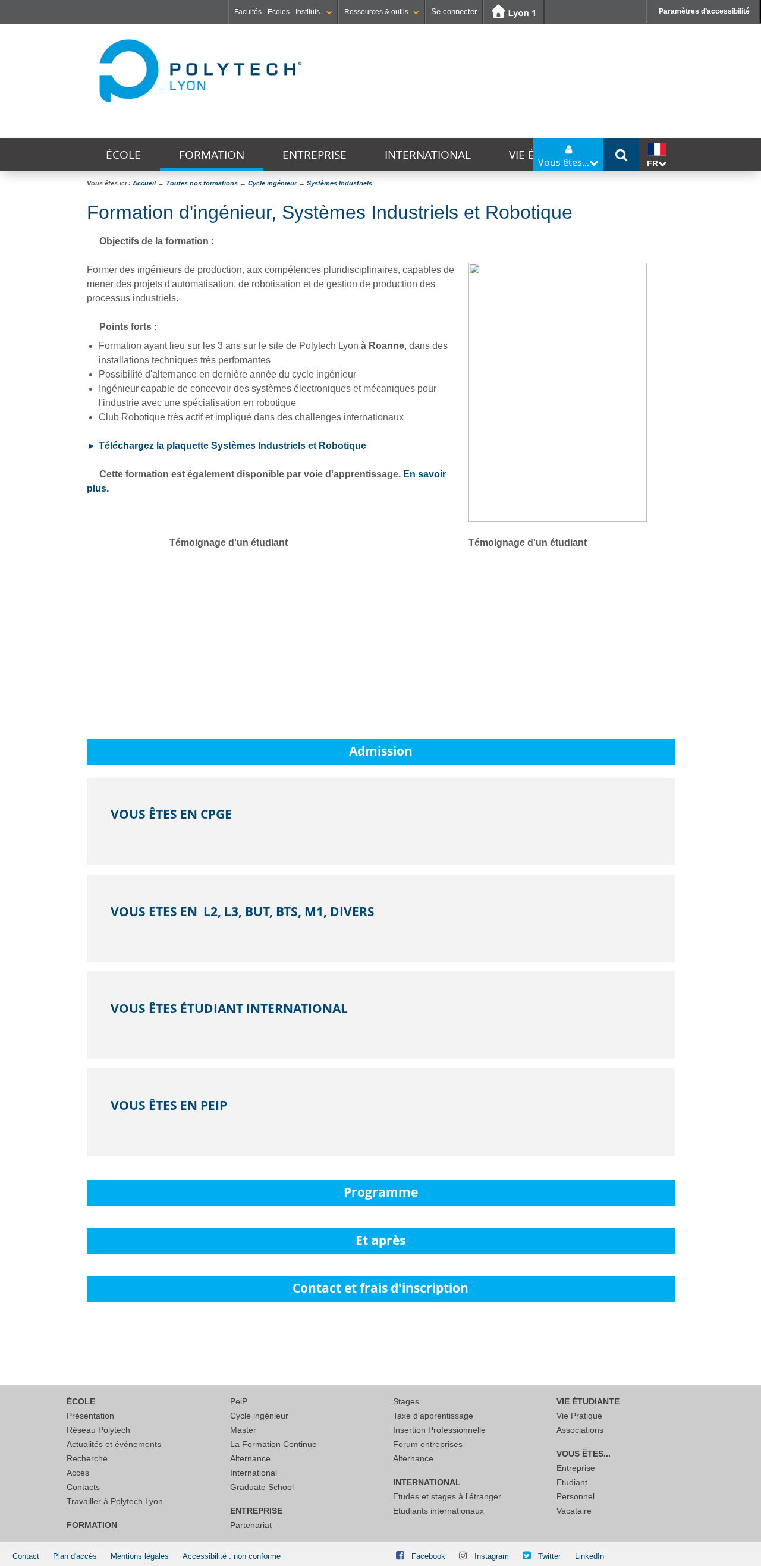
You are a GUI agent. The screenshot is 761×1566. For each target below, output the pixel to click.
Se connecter (454, 11)
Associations (579, 1430)
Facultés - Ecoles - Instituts (278, 12)
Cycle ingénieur (259, 1415)
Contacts (83, 1487)
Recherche (87, 1458)
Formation (211, 154)
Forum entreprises (428, 1444)
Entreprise (314, 154)
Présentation (90, 1415)
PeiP (238, 1401)
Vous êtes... (583, 1453)
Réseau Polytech (98, 1430)
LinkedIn (589, 1556)
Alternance (250, 1458)
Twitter (549, 1556)
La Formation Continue (273, 1444)
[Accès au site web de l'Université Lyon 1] (513, 12)
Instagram (491, 1556)
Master (243, 1430)
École (123, 154)
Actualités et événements (114, 1444)
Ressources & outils (376, 12)
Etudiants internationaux (438, 1510)
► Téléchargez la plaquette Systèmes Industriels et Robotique (226, 446)
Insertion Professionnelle (439, 1430)
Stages (406, 1401)
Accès (78, 1472)
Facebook (428, 1556)
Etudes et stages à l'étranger (447, 1496)
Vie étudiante (588, 1401)
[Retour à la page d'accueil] (200, 71)
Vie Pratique (579, 1415)
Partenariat (251, 1525)
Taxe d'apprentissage (433, 1415)
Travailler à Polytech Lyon (115, 1501)
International (428, 154)
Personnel (575, 1496)
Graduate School (262, 1487)
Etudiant (571, 1482)
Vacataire (574, 1510)
